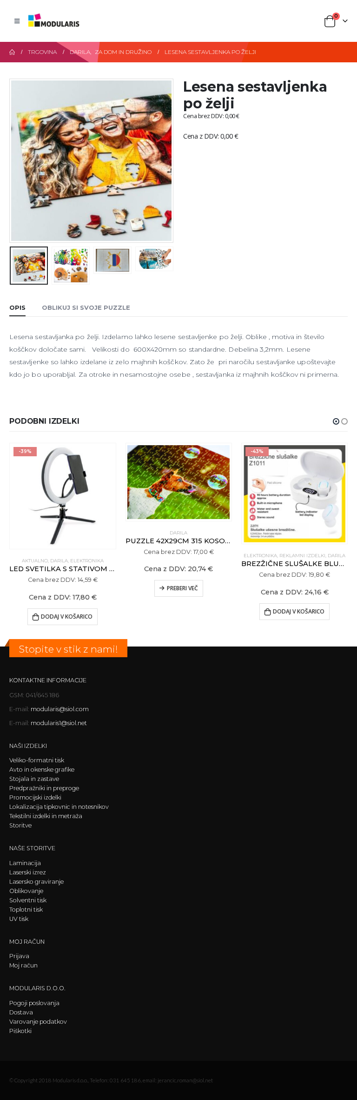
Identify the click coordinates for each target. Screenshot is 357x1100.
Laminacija (25, 863)
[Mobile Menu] (17, 21)
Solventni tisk (27, 900)
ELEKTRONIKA (87, 561)
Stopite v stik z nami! (68, 649)
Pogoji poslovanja (34, 1003)
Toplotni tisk (26, 909)
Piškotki (20, 1030)
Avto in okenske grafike (41, 769)
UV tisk (18, 918)
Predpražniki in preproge (44, 788)
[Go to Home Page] (12, 52)
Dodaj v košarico (67, 616)
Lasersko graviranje (36, 881)
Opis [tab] (17, 307)
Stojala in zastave (34, 778)
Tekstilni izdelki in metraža (45, 816)
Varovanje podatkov (38, 1021)
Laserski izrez (27, 872)
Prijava (19, 956)
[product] (178, 482)
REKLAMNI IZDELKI (302, 556)
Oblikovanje (26, 890)
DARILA (59, 561)
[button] (21, 161)
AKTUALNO (35, 561)
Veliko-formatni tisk (36, 760)
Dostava (21, 1012)
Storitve (20, 825)
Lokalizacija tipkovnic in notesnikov (59, 806)
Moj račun (23, 965)
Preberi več (182, 588)
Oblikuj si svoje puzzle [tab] (86, 307)
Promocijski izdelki (35, 797)
